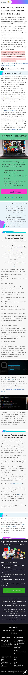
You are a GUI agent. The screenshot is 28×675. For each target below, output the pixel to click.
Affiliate (15, 663)
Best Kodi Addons (5, 98)
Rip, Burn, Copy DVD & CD (19, 641)
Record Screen (17, 647)
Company (16, 660)
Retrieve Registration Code (6, 663)
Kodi (15, 653)
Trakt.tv (18, 494)
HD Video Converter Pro (6, 643)
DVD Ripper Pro (4, 640)
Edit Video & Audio (18, 649)
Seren (21, 387)
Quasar (24, 76)
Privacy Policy (3, 671)
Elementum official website (9, 110)
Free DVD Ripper (4, 641)
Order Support (4, 660)
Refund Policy (16, 666)
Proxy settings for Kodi (16, 483)
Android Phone (10, 250)
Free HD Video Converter (6, 644)
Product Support (4, 662)
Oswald (7, 69)
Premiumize (13, 526)
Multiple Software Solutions (19, 652)
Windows (16, 248)
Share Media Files (17, 646)
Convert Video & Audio (19, 640)
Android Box (18, 250)
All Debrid (7, 526)
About (15, 659)
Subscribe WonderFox (18, 665)
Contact (15, 662)
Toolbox (15, 650)
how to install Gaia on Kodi (15, 129)
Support (3, 659)
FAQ (2, 665)
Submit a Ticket (4, 666)
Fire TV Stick (23, 248)
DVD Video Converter (5, 646)
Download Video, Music (19, 643)
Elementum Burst (9, 379)
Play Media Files (17, 644)
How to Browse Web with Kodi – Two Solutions (14, 609)
